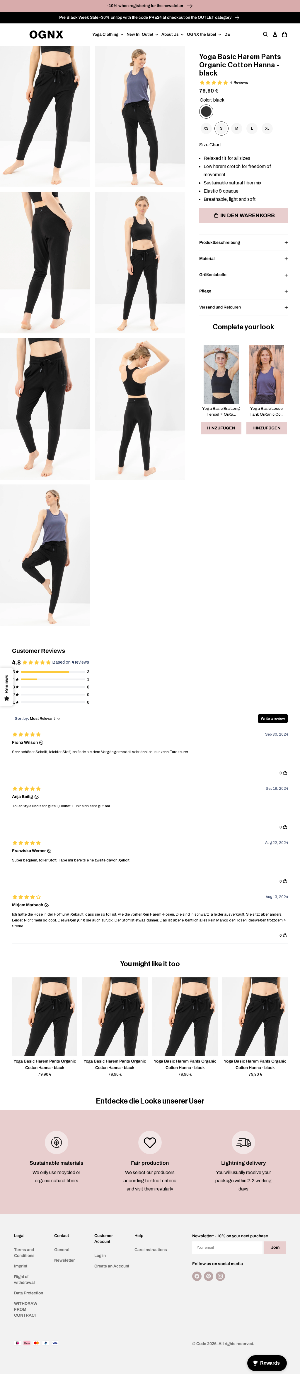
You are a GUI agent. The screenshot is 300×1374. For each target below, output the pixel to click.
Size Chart (210, 144)
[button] (265, 34)
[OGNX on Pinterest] (208, 1276)
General (61, 1250)
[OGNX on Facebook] (197, 1276)
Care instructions (150, 1250)
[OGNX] (46, 34)
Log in (100, 1255)
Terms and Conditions (24, 1253)
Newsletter (64, 1260)
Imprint (20, 1266)
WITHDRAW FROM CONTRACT (25, 1309)
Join (275, 1247)
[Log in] (275, 34)
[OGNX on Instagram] (220, 1276)
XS (206, 128)
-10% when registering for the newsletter (145, 6)
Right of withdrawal (24, 1279)
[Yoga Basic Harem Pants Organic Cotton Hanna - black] (206, 111)
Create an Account (111, 1266)
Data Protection (28, 1293)
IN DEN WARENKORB (247, 215)
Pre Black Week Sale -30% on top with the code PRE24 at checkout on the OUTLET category (145, 17)
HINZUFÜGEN (221, 428)
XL (267, 128)
